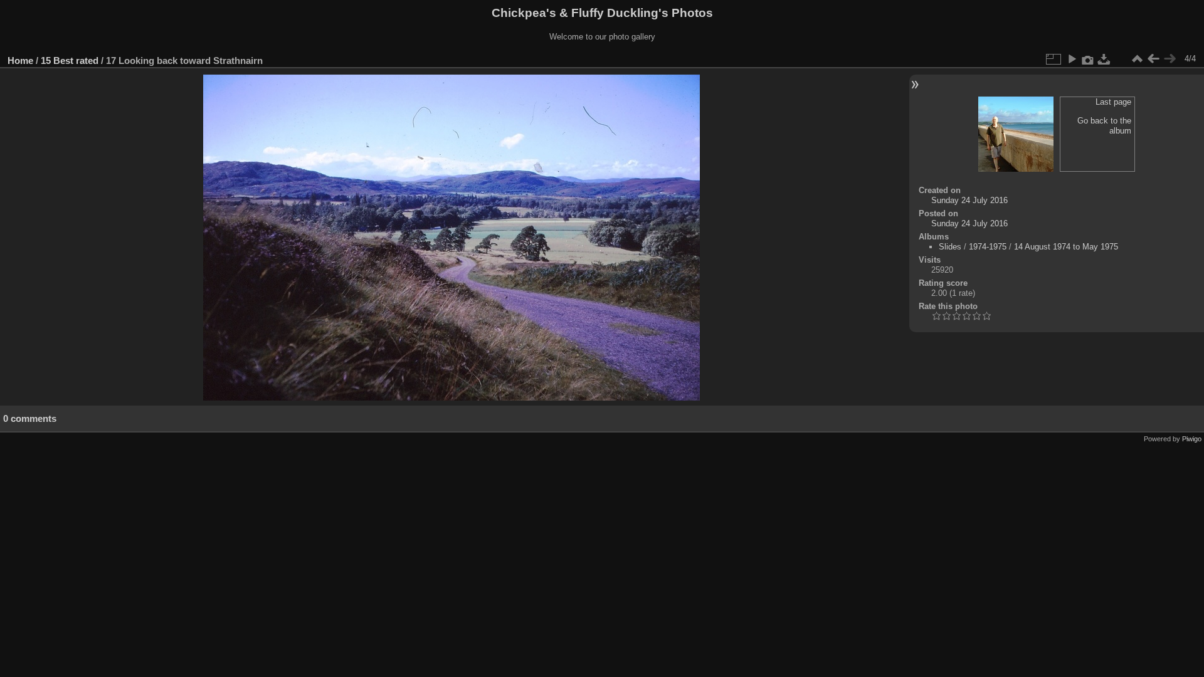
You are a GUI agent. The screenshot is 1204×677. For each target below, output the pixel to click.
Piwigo (1191, 439)
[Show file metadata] (1088, 59)
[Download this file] (1104, 59)
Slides (950, 246)
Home (20, 60)
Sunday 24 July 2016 (969, 200)
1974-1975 (987, 246)
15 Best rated (69, 60)
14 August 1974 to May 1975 (1066, 246)
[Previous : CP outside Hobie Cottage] (1153, 59)
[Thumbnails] (1137, 59)
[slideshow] (1072, 59)
